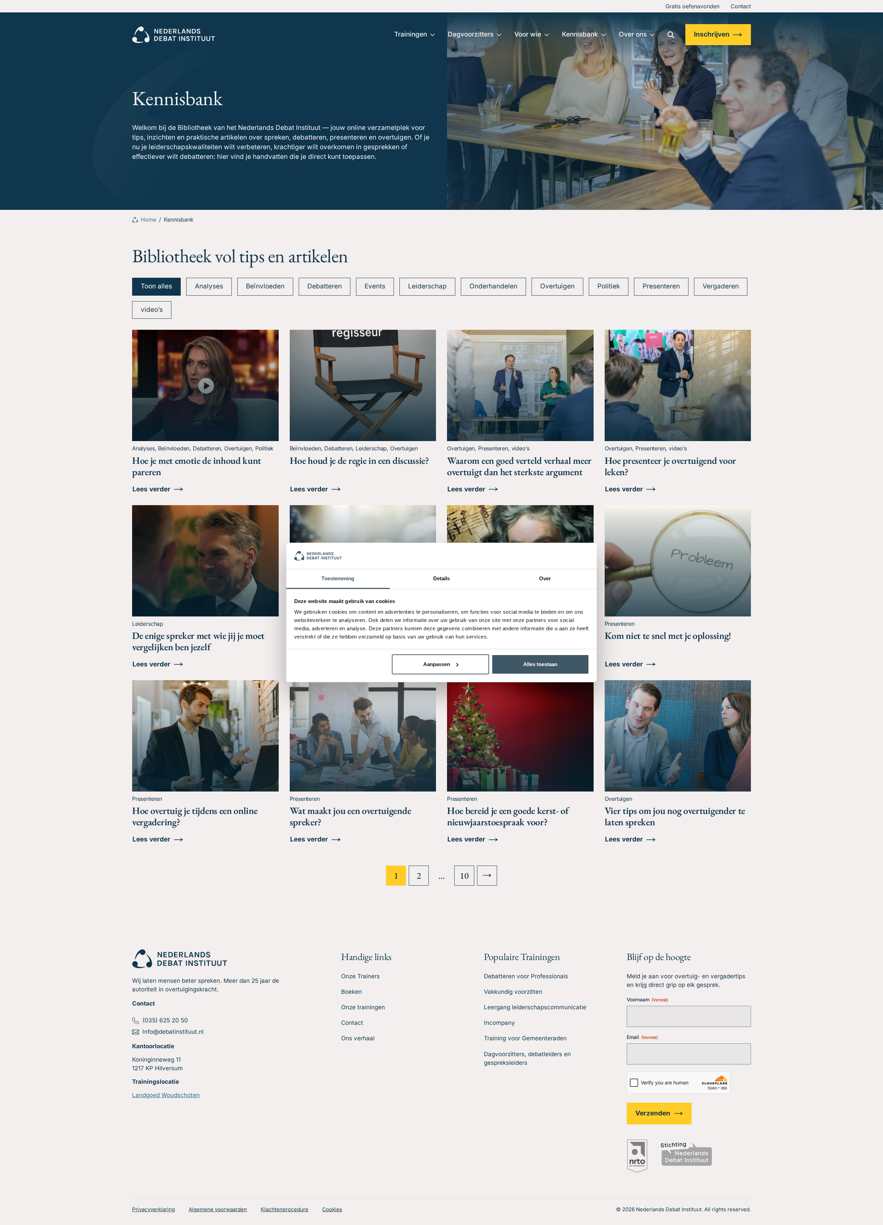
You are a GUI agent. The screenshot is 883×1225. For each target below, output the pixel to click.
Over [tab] (545, 578)
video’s (152, 310)
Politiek (608, 286)
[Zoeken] (670, 34)
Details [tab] (441, 578)
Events (375, 286)
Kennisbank (580, 34)
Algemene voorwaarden (218, 1209)
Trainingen (410, 34)
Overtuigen (557, 286)
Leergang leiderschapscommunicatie (535, 1007)
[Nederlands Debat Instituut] (173, 35)
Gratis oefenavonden (692, 6)
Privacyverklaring (153, 1209)
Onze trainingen (363, 1007)
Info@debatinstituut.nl (173, 1031)
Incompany (499, 1022)
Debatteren (324, 286)
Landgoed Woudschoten (166, 1095)
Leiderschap (427, 286)
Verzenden (652, 1113)
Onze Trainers (360, 976)
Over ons (633, 34)
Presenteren (661, 286)
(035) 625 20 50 (165, 1020)
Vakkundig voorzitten (513, 991)
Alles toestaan (540, 664)
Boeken (351, 991)
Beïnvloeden (265, 286)
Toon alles (156, 286)
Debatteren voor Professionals (526, 976)
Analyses (209, 286)
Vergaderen (721, 286)
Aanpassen (436, 664)
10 (464, 875)
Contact (741, 6)
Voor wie (527, 34)
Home (148, 219)
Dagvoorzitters (471, 34)
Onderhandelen (493, 286)
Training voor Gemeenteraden (525, 1038)
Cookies (332, 1209)
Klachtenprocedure (284, 1209)
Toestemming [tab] (337, 578)
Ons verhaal (358, 1038)
